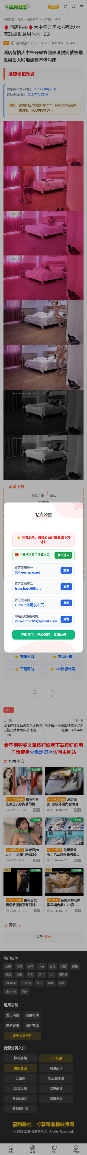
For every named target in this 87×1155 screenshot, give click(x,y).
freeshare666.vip (28, 589)
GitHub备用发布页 (29, 605)
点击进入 (63, 555)
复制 (66, 570)
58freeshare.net (27, 572)
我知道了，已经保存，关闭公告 (43, 634)
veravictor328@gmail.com (36, 621)
